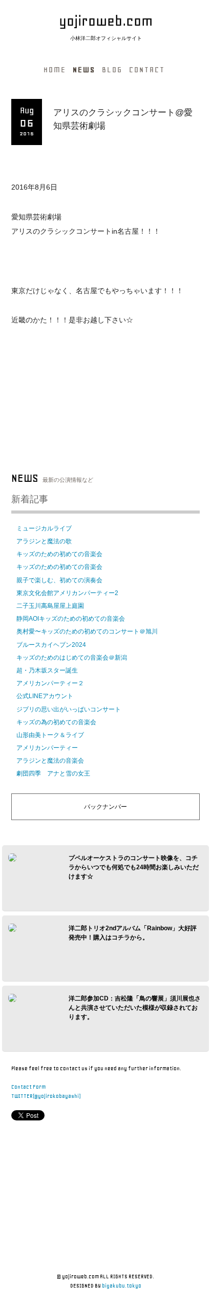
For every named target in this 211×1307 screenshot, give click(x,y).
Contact (147, 69)
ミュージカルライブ (44, 528)
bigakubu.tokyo (121, 1285)
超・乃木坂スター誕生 (47, 670)
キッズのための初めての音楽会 (59, 554)
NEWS (84, 69)
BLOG (112, 69)
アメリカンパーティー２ (50, 683)
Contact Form (28, 1087)
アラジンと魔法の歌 (44, 541)
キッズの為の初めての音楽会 (56, 722)
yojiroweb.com (106, 20)
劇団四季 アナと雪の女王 (53, 773)
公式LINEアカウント (44, 696)
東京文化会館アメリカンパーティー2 (67, 593)
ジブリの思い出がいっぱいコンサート (68, 709)
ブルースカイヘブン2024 (51, 644)
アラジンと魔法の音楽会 (50, 760)
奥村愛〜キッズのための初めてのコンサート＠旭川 (87, 631)
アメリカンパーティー (47, 747)
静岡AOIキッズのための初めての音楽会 (70, 618)
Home (55, 69)
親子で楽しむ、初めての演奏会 (59, 580)
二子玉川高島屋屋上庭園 (50, 605)
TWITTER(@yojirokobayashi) (45, 1096)
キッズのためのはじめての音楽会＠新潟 (71, 657)
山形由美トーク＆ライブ (50, 735)
